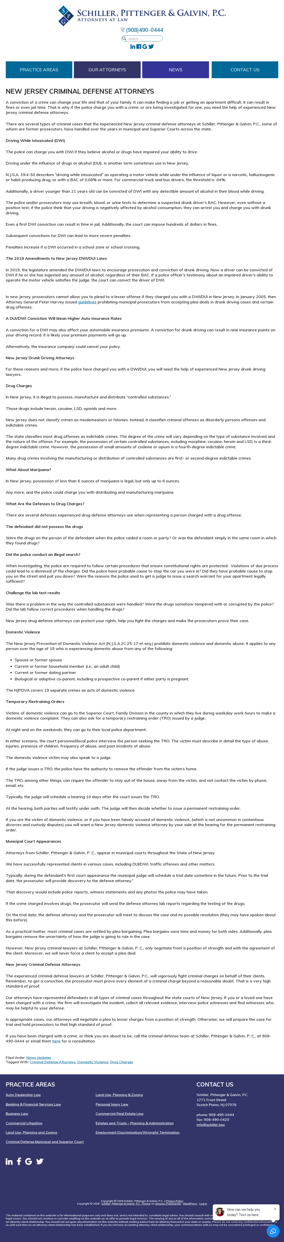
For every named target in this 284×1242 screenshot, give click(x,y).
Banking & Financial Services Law (33, 1104)
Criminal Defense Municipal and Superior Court (45, 1141)
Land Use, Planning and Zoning (31, 1132)
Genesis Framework (168, 1203)
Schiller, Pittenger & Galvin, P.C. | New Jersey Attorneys (142, 16)
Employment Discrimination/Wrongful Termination (137, 1132)
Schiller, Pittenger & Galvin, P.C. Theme (125, 1203)
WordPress (190, 1203)
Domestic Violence (92, 1062)
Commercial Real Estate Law (120, 1113)
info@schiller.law (211, 1124)
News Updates (38, 1057)
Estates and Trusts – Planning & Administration (135, 1123)
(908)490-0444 (144, 30)
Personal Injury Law (112, 1104)
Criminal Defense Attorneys (53, 1062)
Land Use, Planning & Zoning (119, 1095)
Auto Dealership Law (23, 1095)
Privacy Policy (174, 1201)
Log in (203, 1203)
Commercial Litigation (24, 1123)
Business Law (17, 1113)
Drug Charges (121, 1062)
